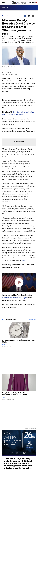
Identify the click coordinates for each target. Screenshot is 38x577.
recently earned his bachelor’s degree (14, 297)
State (5, 16)
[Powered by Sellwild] (33, 428)
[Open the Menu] (3, 2)
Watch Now (32, 2)
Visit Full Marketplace (30, 319)
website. (24, 260)
